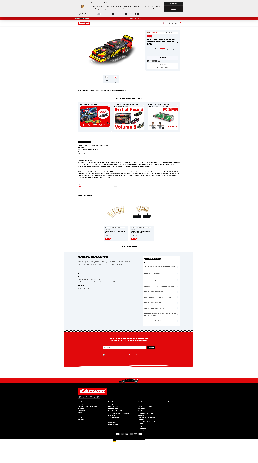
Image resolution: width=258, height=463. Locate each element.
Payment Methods (113, 406)
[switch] (112, 14)
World (81, 410)
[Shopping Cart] (179, 23)
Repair (142, 401)
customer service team (83, 262)
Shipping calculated (165, 49)
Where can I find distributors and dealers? (159, 286)
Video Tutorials (141, 410)
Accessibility (81, 419)
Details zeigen (144, 14)
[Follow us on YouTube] (91, 396)
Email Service (171, 404)
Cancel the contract (113, 424)
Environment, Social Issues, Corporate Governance (88, 407)
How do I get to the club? (157, 297)
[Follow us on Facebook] (80, 396)
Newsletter (111, 401)
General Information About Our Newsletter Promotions (158, 320)
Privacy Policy (112, 415)
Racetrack (107, 23)
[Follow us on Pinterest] (87, 396)
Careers (80, 412)
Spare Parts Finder (142, 404)
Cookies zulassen (173, 3)
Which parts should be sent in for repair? (154, 308)
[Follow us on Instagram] (83, 396)
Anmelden (151, 347)
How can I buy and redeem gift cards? (154, 291)
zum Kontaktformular (85, 288)
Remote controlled (125, 23)
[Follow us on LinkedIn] (98, 396)
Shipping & (113, 408)
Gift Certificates (112, 422)
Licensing (82, 404)
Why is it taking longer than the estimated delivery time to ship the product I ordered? (160, 314)
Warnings (103, 142)
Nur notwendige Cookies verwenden (173, 8)
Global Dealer (145, 413)
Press (82, 415)
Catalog (140, 426)
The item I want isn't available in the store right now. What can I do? (160, 267)
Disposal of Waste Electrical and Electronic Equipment (149, 422)
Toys (134, 23)
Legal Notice (81, 417)
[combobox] (121, 440)
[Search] (169, 23)
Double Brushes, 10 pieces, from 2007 (115, 231)
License (95, 142)
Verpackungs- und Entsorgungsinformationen (145, 429)
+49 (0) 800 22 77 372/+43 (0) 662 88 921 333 (89, 279)
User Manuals (141, 408)
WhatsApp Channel (113, 404)
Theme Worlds (141, 23)
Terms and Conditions (114, 417)
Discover (150, 23)
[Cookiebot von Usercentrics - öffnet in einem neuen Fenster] (82, 14)
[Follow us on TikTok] (94, 396)
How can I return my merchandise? (153, 302)
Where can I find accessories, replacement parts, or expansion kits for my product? (160, 280)
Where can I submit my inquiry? (152, 273)
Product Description (84, 142)
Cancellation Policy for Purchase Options (118, 413)
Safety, (146, 418)
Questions (174, 401)
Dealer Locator (141, 415)
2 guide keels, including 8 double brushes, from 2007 (141, 231)
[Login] (176, 23)
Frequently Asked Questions (152, 258)
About (81, 401)
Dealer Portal (111, 420)
